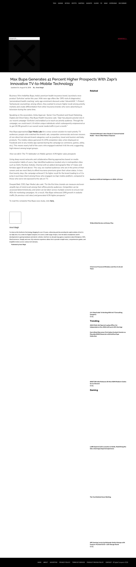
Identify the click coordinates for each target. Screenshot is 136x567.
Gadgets (89, 3)
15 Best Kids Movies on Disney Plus (101, 223)
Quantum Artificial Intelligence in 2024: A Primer (106, 179)
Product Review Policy (95, 562)
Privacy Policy (64, 562)
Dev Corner (122, 3)
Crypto (74, 3)
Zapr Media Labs (35, 131)
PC (101, 3)
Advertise (53, 562)
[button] (24, 21)
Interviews (113, 3)
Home (39, 562)
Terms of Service (78, 562)
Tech (54, 3)
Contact (109, 562)
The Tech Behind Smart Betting (100, 497)
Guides (96, 3)
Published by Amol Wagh (18, 244)
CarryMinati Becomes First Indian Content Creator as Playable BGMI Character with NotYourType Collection (108, 334)
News (106, 3)
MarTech (81, 3)
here (52, 201)
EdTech (67, 3)
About (45, 562)
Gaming (60, 3)
